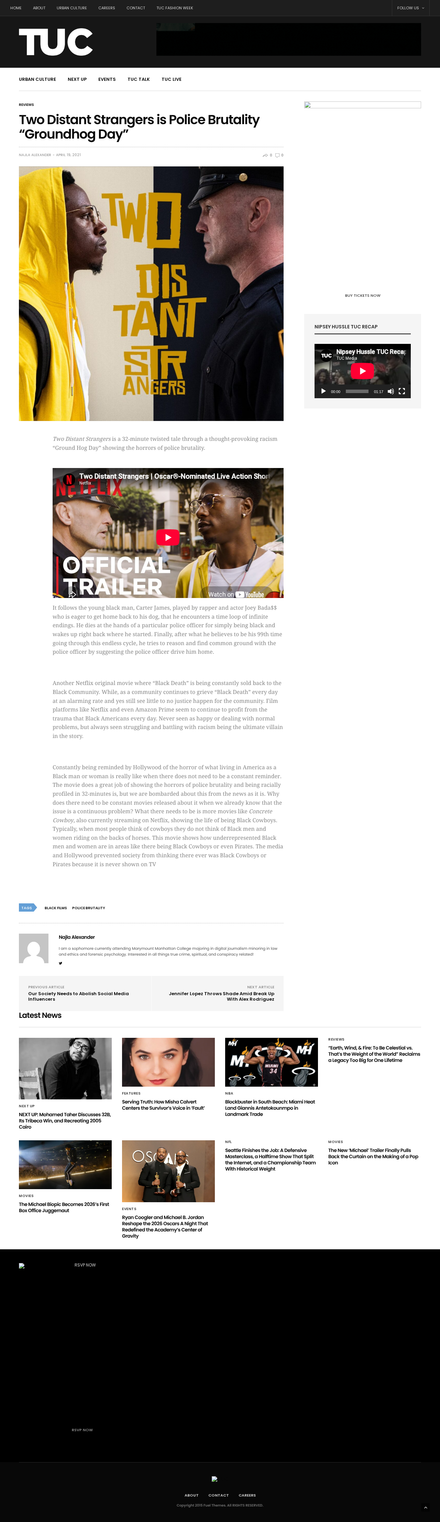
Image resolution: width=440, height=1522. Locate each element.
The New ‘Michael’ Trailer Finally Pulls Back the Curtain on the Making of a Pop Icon (373, 1156)
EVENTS (107, 79)
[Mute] (390, 391)
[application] (363, 371)
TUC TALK (139, 79)
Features (131, 1093)
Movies (26, 1196)
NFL (228, 1142)
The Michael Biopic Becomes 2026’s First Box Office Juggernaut (64, 1207)
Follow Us (408, 8)
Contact (135, 8)
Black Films (56, 908)
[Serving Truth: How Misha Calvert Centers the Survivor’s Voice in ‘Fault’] (168, 1062)
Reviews (26, 105)
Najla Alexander (35, 155)
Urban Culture (72, 8)
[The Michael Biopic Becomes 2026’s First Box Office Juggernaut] (65, 1164)
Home (16, 8)
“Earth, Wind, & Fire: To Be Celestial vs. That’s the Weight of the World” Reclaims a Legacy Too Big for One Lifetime (374, 1054)
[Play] (323, 391)
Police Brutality (88, 908)
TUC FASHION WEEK (174, 8)
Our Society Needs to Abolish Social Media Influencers (78, 996)
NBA (229, 1093)
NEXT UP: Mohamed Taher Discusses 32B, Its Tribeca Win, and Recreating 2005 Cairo (65, 1120)
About (39, 8)
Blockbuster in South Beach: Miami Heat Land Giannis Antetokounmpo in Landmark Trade (270, 1108)
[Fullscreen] (401, 391)
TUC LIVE (172, 79)
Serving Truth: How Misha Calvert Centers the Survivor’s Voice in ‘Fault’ (163, 1104)
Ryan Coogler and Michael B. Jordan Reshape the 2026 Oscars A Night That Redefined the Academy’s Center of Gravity (165, 1226)
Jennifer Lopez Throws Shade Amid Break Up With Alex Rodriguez (221, 996)
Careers (106, 8)
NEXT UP (77, 79)
